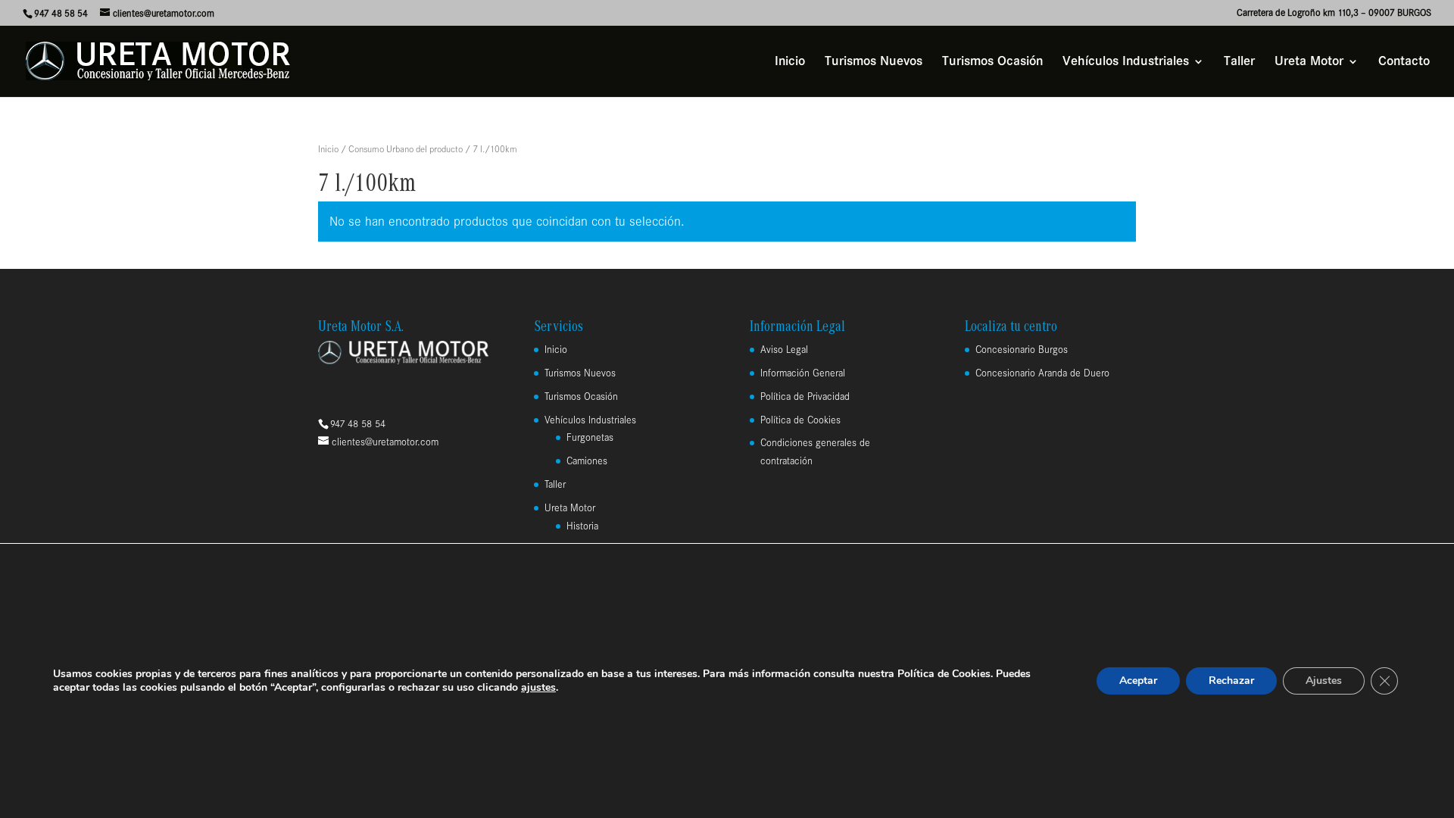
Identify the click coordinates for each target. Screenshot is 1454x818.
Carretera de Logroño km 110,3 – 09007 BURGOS (1334, 13)
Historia (582, 526)
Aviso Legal (784, 349)
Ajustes (1324, 680)
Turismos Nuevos (873, 62)
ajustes (538, 688)
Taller (1239, 62)
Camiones (586, 460)
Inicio (790, 62)
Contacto (1404, 62)
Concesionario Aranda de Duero (1042, 373)
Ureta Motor (1309, 62)
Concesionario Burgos (1021, 349)
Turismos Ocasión (992, 62)
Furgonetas (589, 437)
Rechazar (1231, 680)
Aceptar (1138, 680)
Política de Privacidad (805, 396)
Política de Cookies (800, 420)
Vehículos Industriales (1125, 62)
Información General (802, 373)
